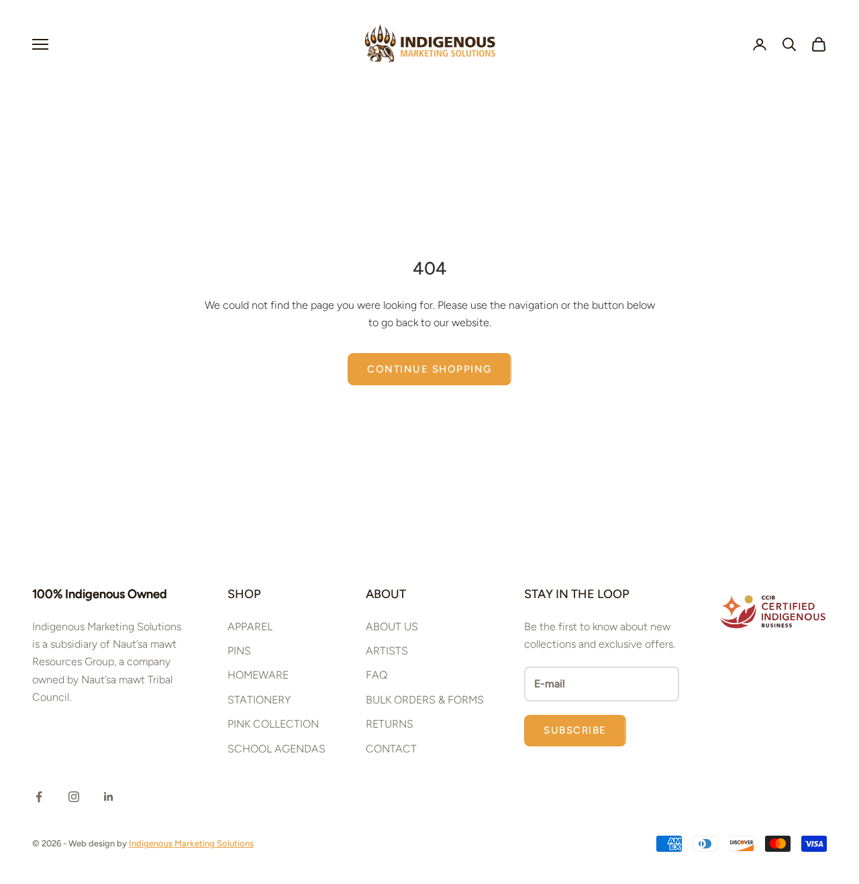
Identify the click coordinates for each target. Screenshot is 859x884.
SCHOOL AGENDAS (276, 748)
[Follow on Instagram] (74, 796)
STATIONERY (259, 699)
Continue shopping (429, 369)
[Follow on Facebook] (39, 796)
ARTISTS (387, 650)
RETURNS (389, 724)
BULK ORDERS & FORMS (425, 699)
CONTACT (391, 748)
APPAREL (250, 626)
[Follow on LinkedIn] (108, 796)
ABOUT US (392, 626)
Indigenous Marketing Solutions (191, 843)
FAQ (376, 675)
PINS (239, 650)
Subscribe (575, 730)
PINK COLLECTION (273, 724)
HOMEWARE (258, 675)
